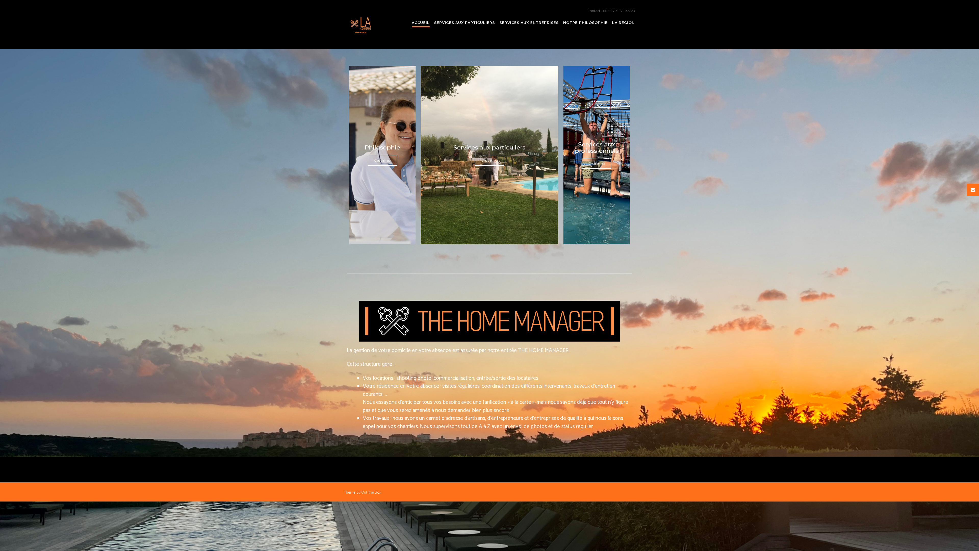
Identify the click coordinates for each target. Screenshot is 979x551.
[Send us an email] (973, 190)
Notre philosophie (585, 22)
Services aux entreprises (529, 22)
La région (623, 22)
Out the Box (371, 492)
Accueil (421, 22)
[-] (361, 25)
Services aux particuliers (464, 22)
